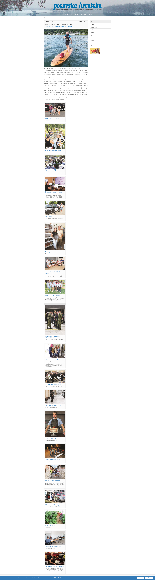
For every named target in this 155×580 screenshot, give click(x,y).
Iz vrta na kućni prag (50, 526)
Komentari (93, 40)
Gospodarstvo (94, 27)
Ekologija (93, 45)
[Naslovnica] (77, 6)
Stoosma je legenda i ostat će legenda (53, 272)
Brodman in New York (51, 438)
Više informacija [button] (71, 577)
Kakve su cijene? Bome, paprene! (54, 505)
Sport (92, 35)
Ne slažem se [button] (141, 577)
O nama (90, 14)
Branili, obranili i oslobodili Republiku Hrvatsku (52, 337)
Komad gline (48, 252)
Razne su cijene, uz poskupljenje (54, 118)
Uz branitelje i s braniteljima (53, 384)
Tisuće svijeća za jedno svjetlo (53, 459)
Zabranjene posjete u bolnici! (53, 405)
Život (71, 14)
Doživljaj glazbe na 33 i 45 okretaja (54, 566)
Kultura (92, 24)
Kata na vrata (48, 216)
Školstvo (93, 32)
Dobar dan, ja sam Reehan (52, 295)
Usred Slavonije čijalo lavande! (53, 150)
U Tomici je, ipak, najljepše (52, 480)
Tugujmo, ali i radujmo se (52, 170)
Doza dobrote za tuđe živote (53, 546)
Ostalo (77, 14)
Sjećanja (83, 14)
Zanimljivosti (94, 37)
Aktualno (65, 14)
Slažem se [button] (149, 577)
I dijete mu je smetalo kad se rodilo (55, 360)
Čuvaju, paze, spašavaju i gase (53, 192)
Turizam (93, 29)
